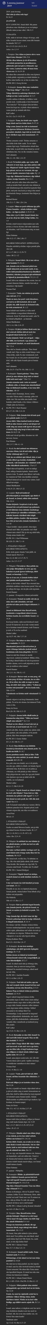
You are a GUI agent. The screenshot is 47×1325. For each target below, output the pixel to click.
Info (33, 3)
